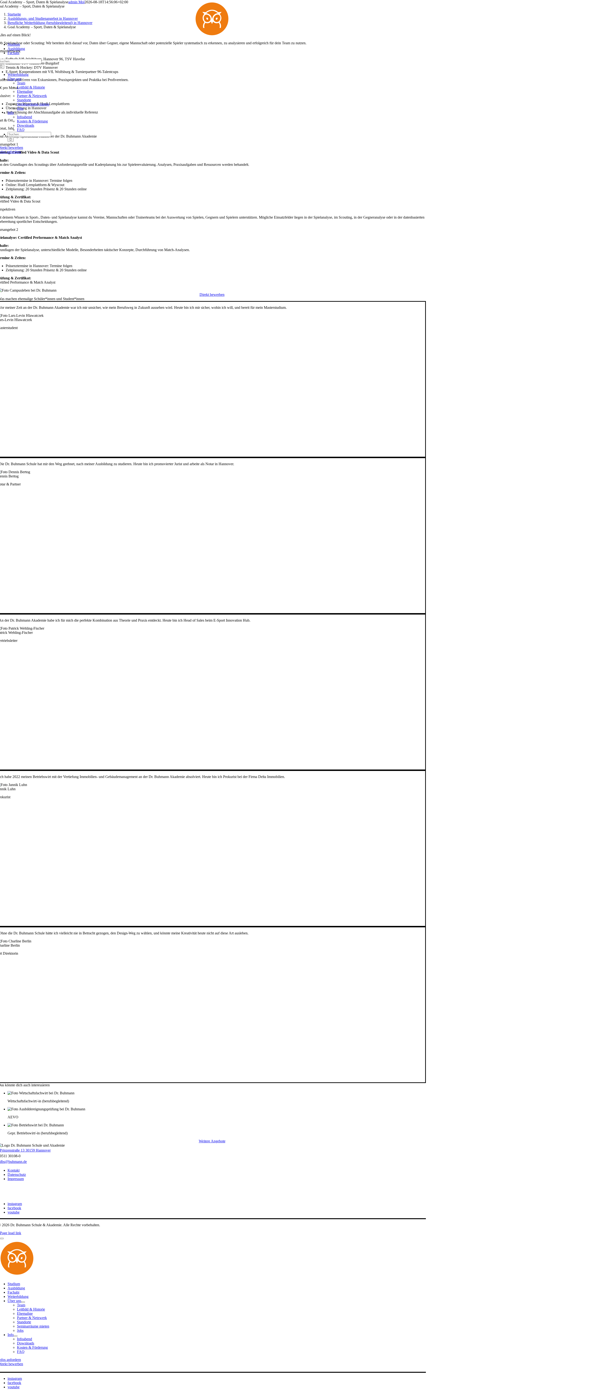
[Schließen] (2, 1238)
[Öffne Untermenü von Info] (15, 114)
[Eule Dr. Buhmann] (212, 36)
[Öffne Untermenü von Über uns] (23, 80)
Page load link (10, 1233)
